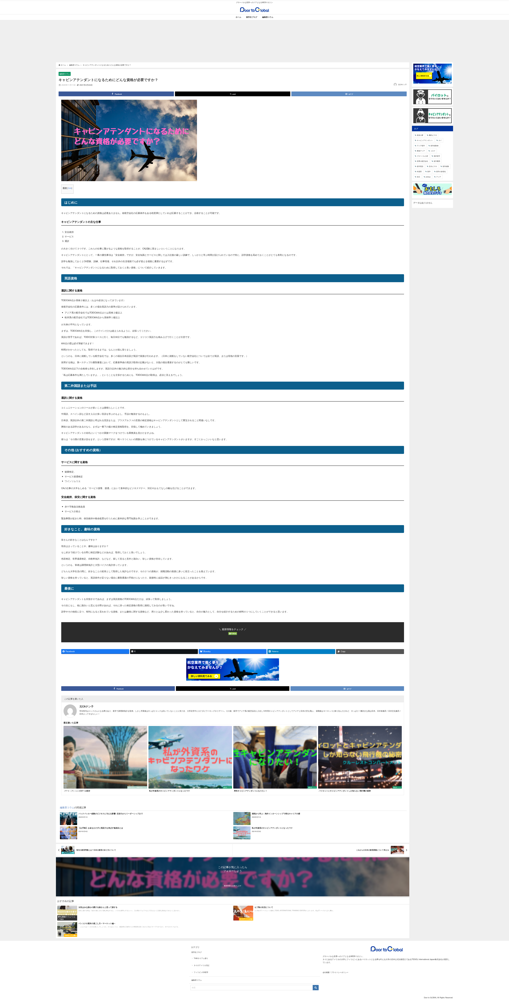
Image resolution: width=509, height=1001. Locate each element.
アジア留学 (421, 145)
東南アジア (421, 151)
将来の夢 (420, 135)
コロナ (433, 151)
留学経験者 (434, 145)
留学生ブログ (251, 17)
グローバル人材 (422, 156)
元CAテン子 (402, 84)
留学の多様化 (441, 171)
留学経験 (446, 166)
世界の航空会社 (422, 161)
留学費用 (437, 161)
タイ (440, 140)
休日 (418, 177)
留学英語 (420, 166)
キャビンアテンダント (425, 140)
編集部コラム (267, 17)
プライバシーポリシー (339, 972)
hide (70, 188)
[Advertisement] (254, 39)
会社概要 (326, 972)
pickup (428, 177)
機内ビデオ (433, 135)
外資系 (419, 171)
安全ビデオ (433, 166)
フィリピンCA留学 (201, 972)
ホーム (238, 17)
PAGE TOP (496, 968)
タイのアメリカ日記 (201, 965)
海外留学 (437, 156)
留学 (429, 171)
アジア (438, 177)
